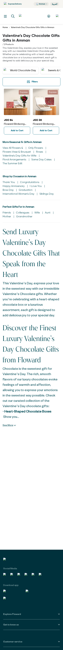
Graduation (26, 190)
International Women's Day (19, 194)
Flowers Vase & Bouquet (17, 152)
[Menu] (5, 16)
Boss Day (8, 190)
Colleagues (23, 212)
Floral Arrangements (15, 159)
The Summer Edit (12, 163)
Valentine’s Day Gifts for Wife (20, 156)
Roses (40, 152)
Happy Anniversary (14, 186)
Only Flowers (36, 148)
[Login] (49, 16)
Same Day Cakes (41, 159)
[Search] (13, 16)
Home (5, 27)
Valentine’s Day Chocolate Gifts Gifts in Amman (32, 27)
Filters (35, 82)
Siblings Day (46, 194)
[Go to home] (31, 16)
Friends (7, 212)
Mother (7, 216)
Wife (37, 212)
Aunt (48, 212)
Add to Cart (17, 130)
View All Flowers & (13, 148)
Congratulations (30, 182)
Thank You (9, 182)
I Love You (36, 186)
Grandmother (24, 216)
